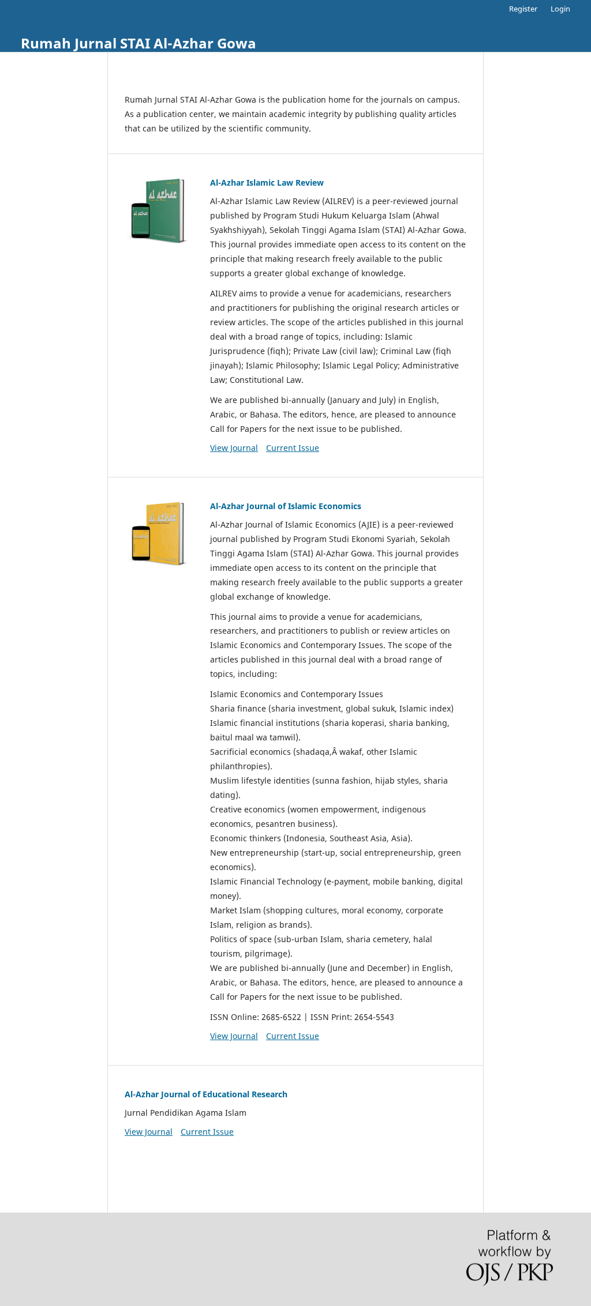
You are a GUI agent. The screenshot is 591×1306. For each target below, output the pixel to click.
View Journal (234, 447)
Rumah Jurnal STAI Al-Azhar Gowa (138, 42)
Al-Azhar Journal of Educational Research (206, 1094)
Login (560, 8)
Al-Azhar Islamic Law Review (267, 182)
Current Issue (292, 447)
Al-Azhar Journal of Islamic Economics (285, 505)
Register (523, 8)
